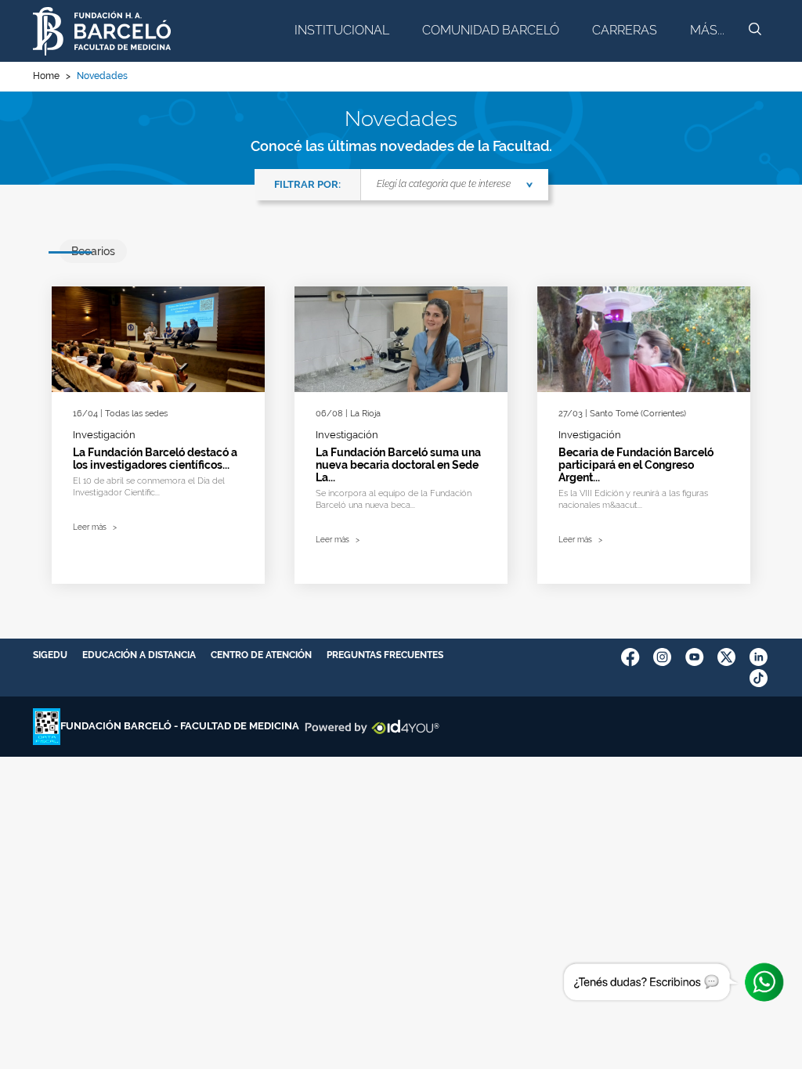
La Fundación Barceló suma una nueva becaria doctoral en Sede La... (398, 465)
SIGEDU (50, 655)
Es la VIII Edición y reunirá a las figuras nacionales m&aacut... (633, 499)
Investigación (104, 435)
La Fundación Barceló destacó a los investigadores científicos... (155, 458)
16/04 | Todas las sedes (120, 414)
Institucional (341, 30)
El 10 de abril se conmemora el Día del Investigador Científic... (149, 487)
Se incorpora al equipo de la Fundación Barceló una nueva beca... (393, 499)
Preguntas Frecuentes (385, 655)
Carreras (624, 30)
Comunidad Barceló (490, 30)
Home (46, 75)
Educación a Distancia (139, 655)
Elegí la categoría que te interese (444, 183)
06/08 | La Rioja (348, 414)
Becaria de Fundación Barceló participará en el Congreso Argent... (635, 465)
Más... (707, 30)
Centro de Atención (261, 655)
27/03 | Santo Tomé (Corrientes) (622, 414)
